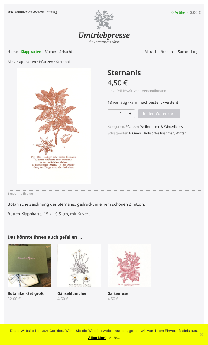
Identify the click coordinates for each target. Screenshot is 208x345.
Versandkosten (154, 90)
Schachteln (68, 51)
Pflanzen (46, 61)
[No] (201, 334)
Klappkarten (31, 51)
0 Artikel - (186, 12)
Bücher (50, 51)
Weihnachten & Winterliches (161, 126)
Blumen (135, 133)
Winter (181, 133)
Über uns (166, 51)
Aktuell (150, 51)
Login (196, 51)
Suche (183, 51)
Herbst (147, 133)
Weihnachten (164, 133)
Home (13, 51)
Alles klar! (97, 338)
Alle (10, 61)
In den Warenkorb (159, 113)
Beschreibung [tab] (21, 193)
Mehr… (114, 338)
